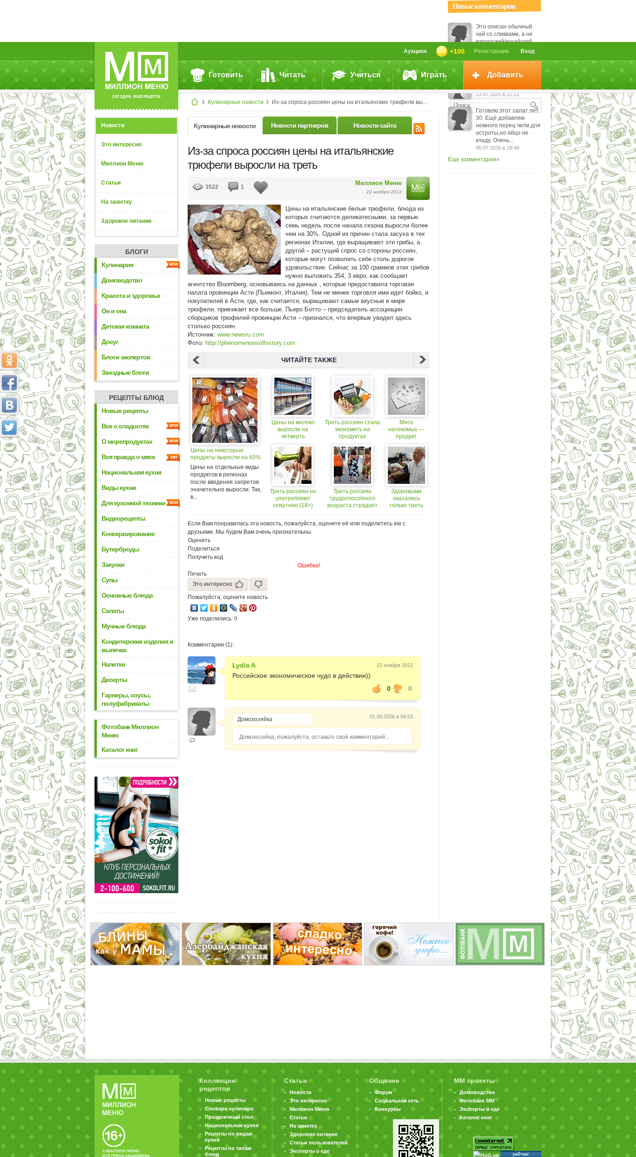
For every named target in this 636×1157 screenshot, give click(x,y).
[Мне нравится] (376, 688)
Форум (383, 1092)
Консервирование (128, 533)
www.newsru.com (240, 334)
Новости (112, 125)
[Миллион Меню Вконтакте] (9, 405)
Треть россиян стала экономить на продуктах (352, 429)
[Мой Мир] (224, 608)
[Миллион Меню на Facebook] (9, 382)
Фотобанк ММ (477, 1100)
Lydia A (244, 665)
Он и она (113, 311)
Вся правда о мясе (128, 457)
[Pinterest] (253, 608)
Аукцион (415, 51)
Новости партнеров (299, 125)
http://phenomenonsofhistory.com (250, 342)
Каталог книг (119, 749)
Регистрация (491, 51)
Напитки (113, 664)
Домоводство (121, 280)
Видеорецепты (123, 518)
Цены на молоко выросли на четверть (293, 429)
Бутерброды (120, 549)
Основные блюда (127, 595)
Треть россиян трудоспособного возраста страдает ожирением (352, 498)
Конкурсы (387, 1109)
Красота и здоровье (130, 295)
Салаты (112, 610)
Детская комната (125, 326)
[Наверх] (9, 468)
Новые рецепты (124, 410)
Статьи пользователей (319, 1142)
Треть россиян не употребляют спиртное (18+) (293, 498)
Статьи (111, 182)
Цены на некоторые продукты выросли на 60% (225, 454)
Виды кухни (118, 487)
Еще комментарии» (474, 159)
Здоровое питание (126, 221)
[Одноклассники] (214, 608)
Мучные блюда (123, 626)
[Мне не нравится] (398, 688)
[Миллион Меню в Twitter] (9, 427)
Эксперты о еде (310, 1151)
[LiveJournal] (233, 608)
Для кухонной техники (133, 503)
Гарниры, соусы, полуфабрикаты (125, 699)
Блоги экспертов (125, 357)
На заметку (116, 202)
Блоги (136, 251)
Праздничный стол (229, 1117)
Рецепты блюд (136, 397)
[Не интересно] (258, 584)
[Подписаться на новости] (419, 127)
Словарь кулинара (229, 1108)
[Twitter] (204, 608)
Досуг (109, 341)
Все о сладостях (125, 426)
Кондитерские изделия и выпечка (137, 646)
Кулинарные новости (236, 102)
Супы (109, 580)
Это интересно (121, 144)
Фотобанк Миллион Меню (129, 731)
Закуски (112, 564)
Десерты (114, 679)
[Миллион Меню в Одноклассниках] (9, 360)
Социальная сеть (397, 1100)
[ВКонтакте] (194, 608)
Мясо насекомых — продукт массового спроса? (406, 429)
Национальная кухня (131, 472)
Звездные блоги (125, 372)
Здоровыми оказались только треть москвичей (406, 498)
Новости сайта (374, 125)
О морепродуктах (126, 441)
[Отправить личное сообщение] (192, 689)
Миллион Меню (122, 163)
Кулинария (117, 265)
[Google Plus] (243, 608)
